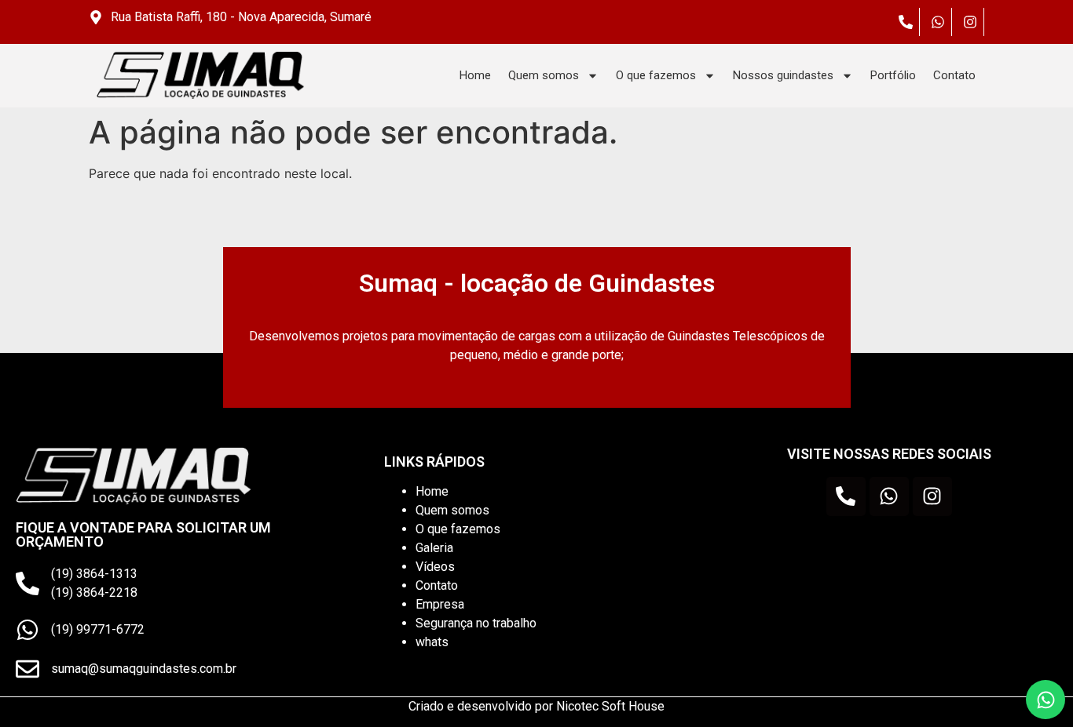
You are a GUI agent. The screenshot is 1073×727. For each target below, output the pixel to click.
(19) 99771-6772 (98, 629)
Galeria (434, 547)
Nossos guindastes (783, 75)
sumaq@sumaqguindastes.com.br (143, 668)
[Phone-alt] (906, 22)
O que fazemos (656, 75)
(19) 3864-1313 (94, 573)
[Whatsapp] (938, 22)
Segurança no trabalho (476, 623)
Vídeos (435, 566)
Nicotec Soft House (610, 706)
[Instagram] (970, 22)
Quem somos (543, 75)
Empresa (440, 604)
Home (475, 75)
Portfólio (893, 75)
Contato (954, 75)
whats (432, 641)
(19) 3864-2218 (94, 592)
